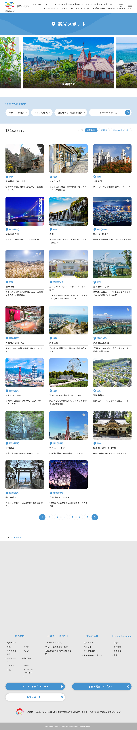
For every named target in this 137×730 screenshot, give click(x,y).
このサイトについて (53, 642)
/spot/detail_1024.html (68, 62)
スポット (71, 4)
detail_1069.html (68, 381)
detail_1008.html (68, 433)
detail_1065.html (68, 329)
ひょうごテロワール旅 (23, 6)
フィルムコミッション (93, 655)
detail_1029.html (68, 483)
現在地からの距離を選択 (70, 112)
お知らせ (87, 646)
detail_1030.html (24, 329)
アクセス (111, 4)
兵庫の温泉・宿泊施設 (105, 8)
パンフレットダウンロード (33, 686)
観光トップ (11, 642)
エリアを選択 (41, 112)
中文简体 (117, 651)
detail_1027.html (24, 220)
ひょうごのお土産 (81, 8)
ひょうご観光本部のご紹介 (56, 646)
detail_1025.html (24, 483)
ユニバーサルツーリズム (56, 8)
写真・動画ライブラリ (100, 686)
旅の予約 (102, 4)
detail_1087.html (68, 167)
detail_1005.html (68, 275)
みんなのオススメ (45, 4)
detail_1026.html (112, 220)
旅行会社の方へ (90, 651)
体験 (78, 4)
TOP (7, 537)
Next (121, 63)
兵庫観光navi (9, 6)
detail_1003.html (24, 381)
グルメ (93, 4)
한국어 (116, 655)
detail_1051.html (112, 167)
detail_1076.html (112, 275)
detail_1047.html (24, 167)
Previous (16, 63)
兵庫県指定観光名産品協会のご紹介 (58, 652)
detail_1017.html (112, 329)
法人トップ (88, 642)
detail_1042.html (112, 433)
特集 (34, 4)
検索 (127, 112)
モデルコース (60, 4)
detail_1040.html (68, 220)
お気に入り (121, 8)
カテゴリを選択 (16, 112)
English (116, 642)
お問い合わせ (34, 697)
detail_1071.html (112, 381)
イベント (85, 4)
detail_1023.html (24, 433)
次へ (95, 517)
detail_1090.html (24, 275)
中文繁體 (117, 646)
